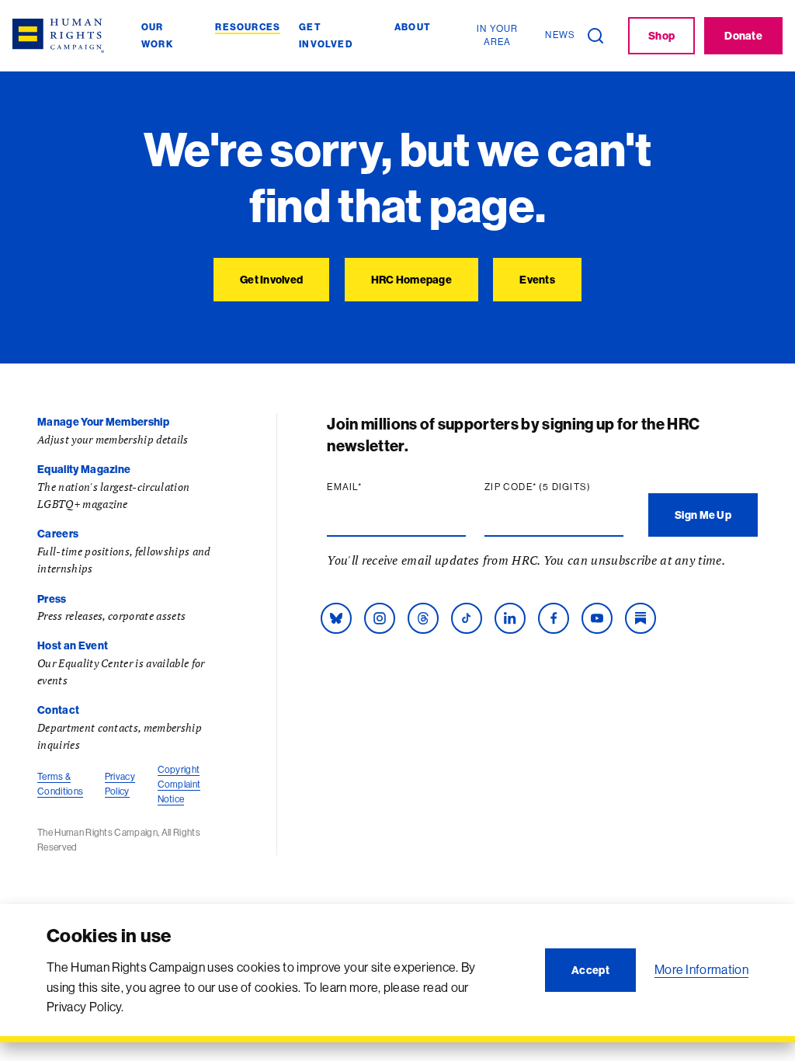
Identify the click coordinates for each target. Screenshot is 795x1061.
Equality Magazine (83, 469)
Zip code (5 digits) (553, 487)
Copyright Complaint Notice (179, 784)
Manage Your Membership (103, 422)
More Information (701, 969)
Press (52, 599)
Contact (58, 710)
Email (374, 487)
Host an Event (72, 645)
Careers (57, 534)
